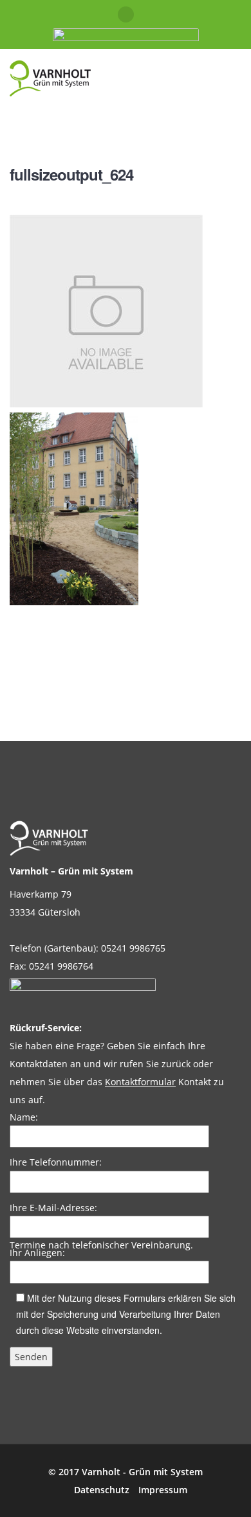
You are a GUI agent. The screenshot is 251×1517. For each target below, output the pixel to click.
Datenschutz (101, 1490)
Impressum (162, 1490)
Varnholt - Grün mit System (142, 1472)
